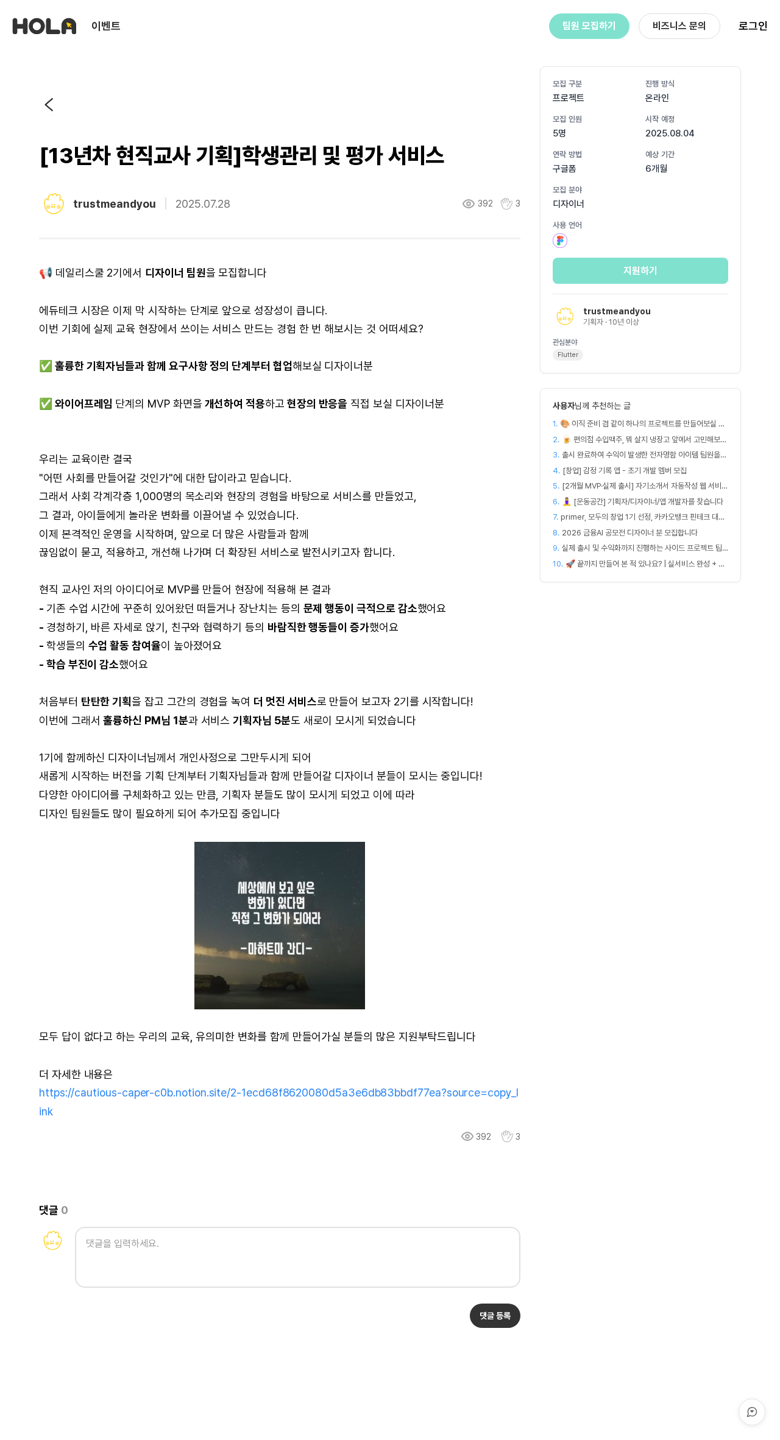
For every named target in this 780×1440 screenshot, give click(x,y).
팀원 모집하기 (589, 26)
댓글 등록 (495, 1316)
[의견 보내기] (752, 1412)
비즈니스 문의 (679, 26)
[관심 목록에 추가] (507, 1136)
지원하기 (640, 271)
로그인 (753, 25)
